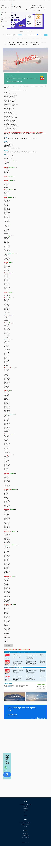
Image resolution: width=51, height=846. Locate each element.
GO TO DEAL (8, 645)
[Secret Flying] (13, 6)
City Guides (25, 833)
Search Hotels (12, 714)
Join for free (7, 774)
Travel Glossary (25, 835)
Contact (25, 826)
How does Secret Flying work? (25, 804)
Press (25, 812)
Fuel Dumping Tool (25, 837)
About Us (25, 806)
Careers (25, 815)
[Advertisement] (25, 737)
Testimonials (25, 808)
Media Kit (25, 810)
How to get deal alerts (25, 824)
